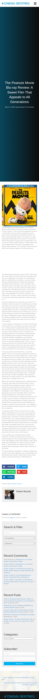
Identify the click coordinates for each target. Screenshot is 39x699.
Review (19, 483)
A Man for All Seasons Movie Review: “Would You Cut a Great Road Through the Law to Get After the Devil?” (19, 601)
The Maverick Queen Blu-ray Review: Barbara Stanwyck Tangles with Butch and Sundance (19, 570)
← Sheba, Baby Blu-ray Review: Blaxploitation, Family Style (18, 678)
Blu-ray (10, 483)
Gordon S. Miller (9, 564)
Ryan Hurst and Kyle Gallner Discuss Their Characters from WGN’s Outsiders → (21, 683)
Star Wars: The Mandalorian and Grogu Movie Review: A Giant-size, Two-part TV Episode (19, 581)
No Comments (29, 107)
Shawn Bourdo (20, 107)
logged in (12, 517)
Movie (14, 483)
